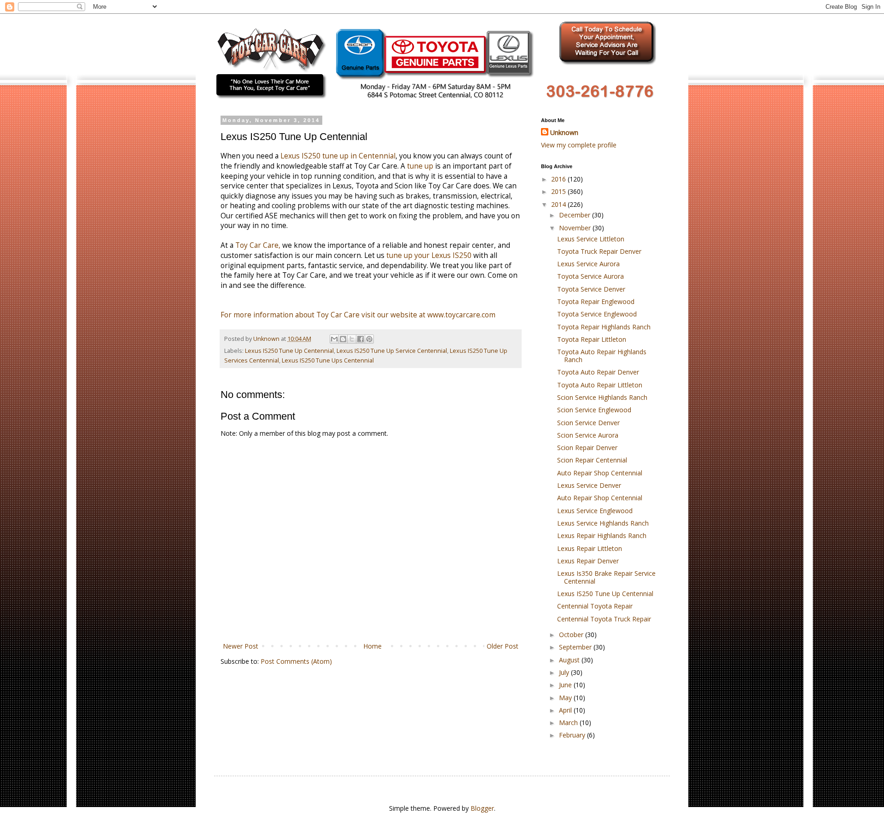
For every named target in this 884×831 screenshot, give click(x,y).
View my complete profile (578, 144)
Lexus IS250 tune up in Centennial (337, 156)
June (566, 684)
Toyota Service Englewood (597, 314)
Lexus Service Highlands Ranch (603, 523)
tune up (420, 166)
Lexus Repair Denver (588, 560)
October (572, 634)
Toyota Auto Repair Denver (598, 372)
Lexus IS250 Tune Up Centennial (289, 351)
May (566, 697)
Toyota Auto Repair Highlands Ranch (601, 355)
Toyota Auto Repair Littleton (599, 384)
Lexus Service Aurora (588, 263)
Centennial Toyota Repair (595, 606)
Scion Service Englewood (594, 409)
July (565, 672)
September (576, 647)
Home (372, 646)
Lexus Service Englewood (595, 510)
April (566, 710)
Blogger (482, 808)
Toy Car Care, (257, 245)
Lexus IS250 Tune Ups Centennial (328, 360)
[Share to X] (351, 339)
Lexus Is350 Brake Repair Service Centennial (606, 577)
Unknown (564, 132)
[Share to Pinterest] (369, 339)
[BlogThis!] (343, 339)
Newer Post (240, 646)
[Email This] (334, 339)
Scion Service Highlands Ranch (602, 397)
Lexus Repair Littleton (589, 548)
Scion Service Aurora (587, 435)
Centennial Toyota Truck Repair (604, 618)
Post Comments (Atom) (296, 661)
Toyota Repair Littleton (591, 339)
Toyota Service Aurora (590, 276)
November (576, 227)
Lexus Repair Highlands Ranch (601, 535)
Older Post (502, 646)
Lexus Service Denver (589, 485)
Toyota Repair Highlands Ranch (604, 326)
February (573, 735)
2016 (559, 179)
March (569, 722)
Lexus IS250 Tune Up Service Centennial (392, 351)
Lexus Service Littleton (590, 238)
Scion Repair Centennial (592, 460)
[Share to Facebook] (360, 339)
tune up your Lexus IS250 (428, 255)
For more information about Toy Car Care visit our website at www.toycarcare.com (358, 315)
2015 (559, 191)
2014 (559, 204)
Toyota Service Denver (591, 289)
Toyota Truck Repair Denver (599, 251)
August (570, 659)
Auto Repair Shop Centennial (599, 472)
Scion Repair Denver (587, 447)
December (575, 215)
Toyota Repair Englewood (595, 301)
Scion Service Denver (588, 422)
